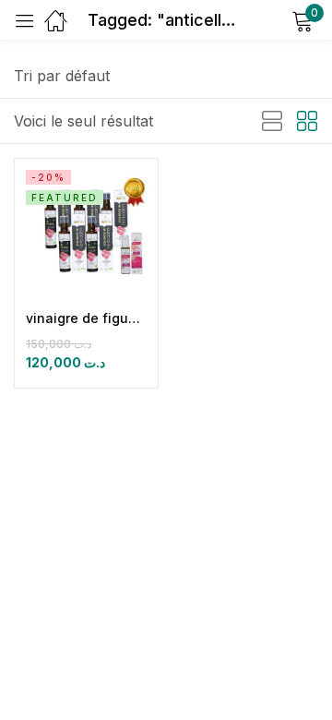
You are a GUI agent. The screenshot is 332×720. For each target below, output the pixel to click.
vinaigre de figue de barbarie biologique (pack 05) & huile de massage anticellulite (86, 318)
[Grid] (307, 122)
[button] (62, 76)
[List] (272, 122)
